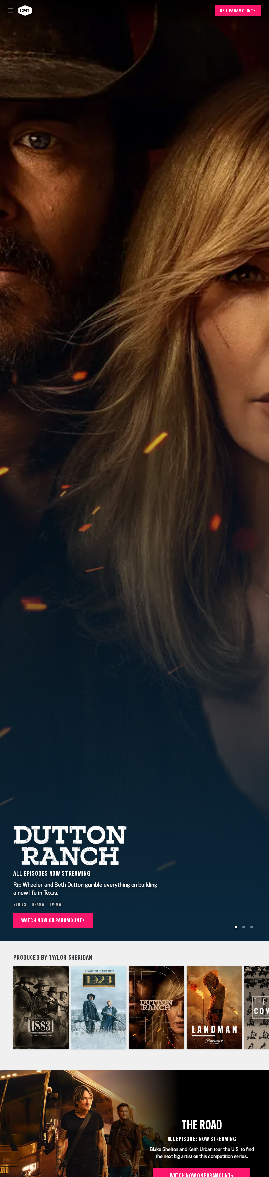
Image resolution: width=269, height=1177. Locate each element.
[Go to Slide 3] (251, 927)
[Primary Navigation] (10, 10)
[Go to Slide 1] (236, 927)
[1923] (98, 1007)
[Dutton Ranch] (156, 1007)
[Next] (262, 1007)
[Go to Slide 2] (243, 927)
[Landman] (214, 1007)
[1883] (41, 1007)
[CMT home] (25, 10)
